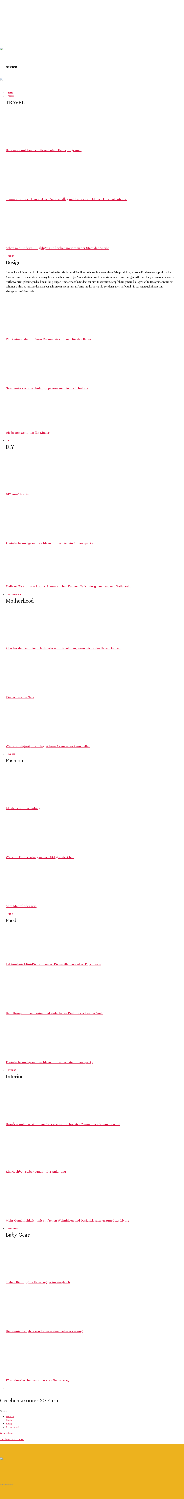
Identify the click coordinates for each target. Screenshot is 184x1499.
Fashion (11, 754)
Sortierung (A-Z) (13, 1427)
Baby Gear (12, 1228)
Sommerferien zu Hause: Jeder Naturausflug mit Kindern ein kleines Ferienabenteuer (66, 199)
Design (10, 256)
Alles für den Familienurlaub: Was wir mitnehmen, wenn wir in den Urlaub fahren (63, 648)
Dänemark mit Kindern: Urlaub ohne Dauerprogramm (44, 150)
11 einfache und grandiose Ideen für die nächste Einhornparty (49, 543)
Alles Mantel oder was (21, 906)
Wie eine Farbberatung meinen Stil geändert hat (40, 857)
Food (10, 914)
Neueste (10, 1416)
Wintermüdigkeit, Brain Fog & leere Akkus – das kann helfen (48, 746)
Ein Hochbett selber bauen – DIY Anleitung (36, 1171)
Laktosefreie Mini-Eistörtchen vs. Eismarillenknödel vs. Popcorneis (53, 964)
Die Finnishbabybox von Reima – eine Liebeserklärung (44, 1331)
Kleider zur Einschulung (23, 808)
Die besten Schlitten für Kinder (28, 433)
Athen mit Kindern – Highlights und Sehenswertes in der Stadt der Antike (57, 248)
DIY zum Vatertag (18, 494)
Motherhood (14, 594)
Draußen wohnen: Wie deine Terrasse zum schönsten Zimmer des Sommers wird (63, 1124)
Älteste (9, 1420)
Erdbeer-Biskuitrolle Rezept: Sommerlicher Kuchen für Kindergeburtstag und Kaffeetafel (68, 586)
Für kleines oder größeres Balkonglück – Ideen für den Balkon (49, 339)
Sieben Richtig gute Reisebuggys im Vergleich (38, 1282)
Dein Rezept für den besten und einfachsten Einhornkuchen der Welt (54, 1013)
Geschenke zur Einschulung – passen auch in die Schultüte (47, 388)
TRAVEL (10, 96)
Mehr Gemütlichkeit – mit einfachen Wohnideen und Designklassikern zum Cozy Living (67, 1220)
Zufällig (9, 1423)
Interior (11, 1070)
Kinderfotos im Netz (20, 697)
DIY (8, 440)
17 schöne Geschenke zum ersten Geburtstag (37, 1380)
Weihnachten (6, 1433)
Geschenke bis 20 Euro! (12, 1439)
